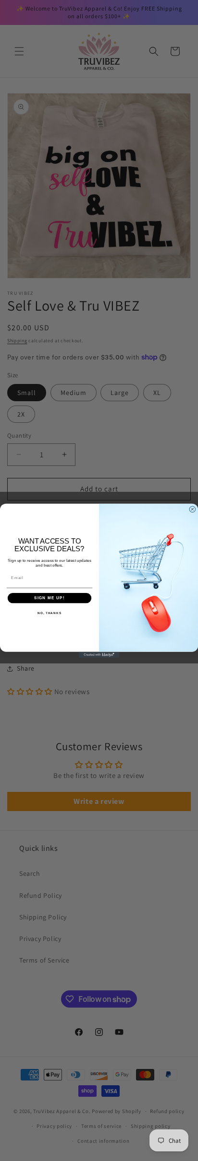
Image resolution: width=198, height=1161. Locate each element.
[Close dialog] (192, 509)
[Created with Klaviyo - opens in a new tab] (99, 654)
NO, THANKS (49, 613)
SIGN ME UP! (49, 597)
